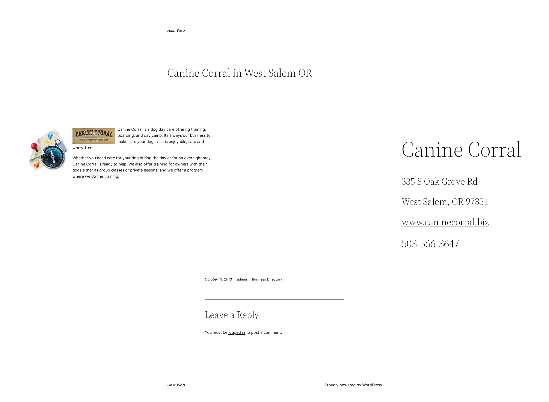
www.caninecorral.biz (445, 221)
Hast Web (176, 30)
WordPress (372, 385)
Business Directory (267, 279)
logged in (236, 332)
